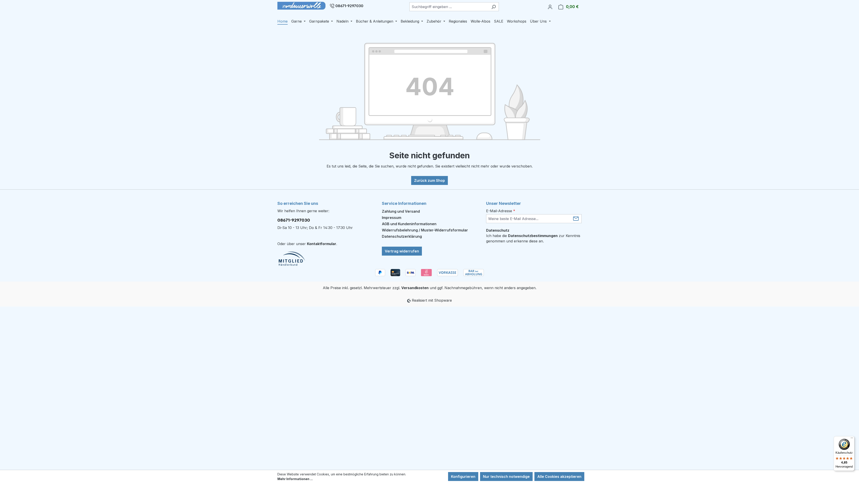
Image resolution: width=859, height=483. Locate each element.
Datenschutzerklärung (402, 236)
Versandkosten (415, 288)
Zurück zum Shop (429, 180)
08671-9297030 (349, 6)
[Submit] (576, 218)
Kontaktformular (321, 244)
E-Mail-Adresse (500, 211)
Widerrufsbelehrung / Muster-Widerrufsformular (425, 230)
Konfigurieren (463, 476)
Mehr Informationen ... (295, 479)
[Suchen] (493, 6)
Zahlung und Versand (401, 211)
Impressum (391, 217)
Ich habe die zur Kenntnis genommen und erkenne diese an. (533, 238)
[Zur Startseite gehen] (301, 6)
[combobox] (449, 6)
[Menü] (852, 439)
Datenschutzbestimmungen (533, 235)
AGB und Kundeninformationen (409, 224)
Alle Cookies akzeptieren (559, 476)
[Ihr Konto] (550, 6)
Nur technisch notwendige (506, 476)
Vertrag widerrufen (402, 251)
